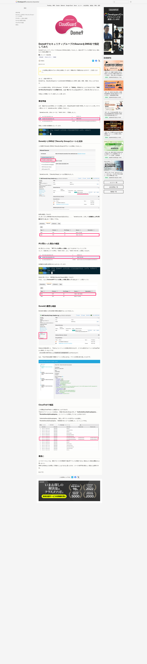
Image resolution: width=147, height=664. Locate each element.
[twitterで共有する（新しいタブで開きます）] (99, 61)
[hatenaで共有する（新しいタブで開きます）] (93, 61)
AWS (54, 5)
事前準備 (18, 12)
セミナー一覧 (113, 182)
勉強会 (91, 5)
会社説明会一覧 (113, 187)
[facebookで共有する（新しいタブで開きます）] (96, 61)
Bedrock (63, 5)
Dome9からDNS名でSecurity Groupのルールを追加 (25, 15)
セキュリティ (48, 57)
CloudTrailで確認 (20, 22)
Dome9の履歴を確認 (21, 20)
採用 (99, 5)
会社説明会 (86, 5)
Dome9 (41, 57)
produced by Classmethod (32, 2)
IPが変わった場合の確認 (21, 18)
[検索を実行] (114, 2)
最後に (17, 24)
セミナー (80, 5)
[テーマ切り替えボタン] (131, 2)
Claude (58, 5)
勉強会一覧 (114, 191)
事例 (95, 5)
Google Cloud (69, 5)
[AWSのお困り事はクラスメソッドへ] (69, 491)
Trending (49, 5)
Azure (75, 5)
